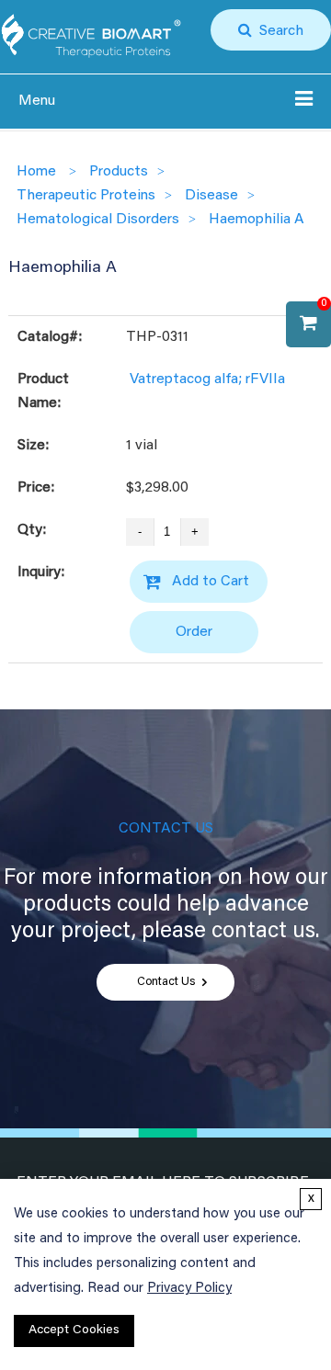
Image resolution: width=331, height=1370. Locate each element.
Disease (211, 195)
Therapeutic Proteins (86, 195)
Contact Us (166, 982)
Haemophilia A (256, 219)
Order (194, 632)
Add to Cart (210, 581)
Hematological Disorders (98, 219)
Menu (36, 101)
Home (36, 171)
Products (118, 171)
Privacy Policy (189, 1289)
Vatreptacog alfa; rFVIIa (207, 379)
